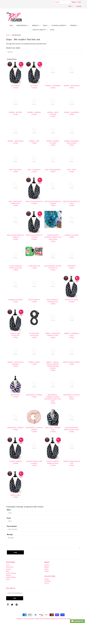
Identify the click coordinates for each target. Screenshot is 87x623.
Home (8, 35)
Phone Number (12, 526)
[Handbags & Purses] (15, 284)
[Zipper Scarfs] (15, 482)
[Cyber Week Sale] (34, 251)
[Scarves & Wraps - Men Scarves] (34, 445)
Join (79, 2)
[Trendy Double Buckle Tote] (71, 445)
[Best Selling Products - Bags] (71, 185)
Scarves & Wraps (59, 25)
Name (9, 510)
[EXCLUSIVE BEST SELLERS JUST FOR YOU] (52, 255)
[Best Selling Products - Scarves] (34, 222)
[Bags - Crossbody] (34, 159)
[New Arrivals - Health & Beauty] (71, 384)
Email (9, 518)
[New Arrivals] (15, 384)
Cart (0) (78, 6)
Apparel (73, 25)
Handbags (47, 581)
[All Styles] (34, 72)
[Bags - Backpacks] (15, 159)
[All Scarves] (15, 72)
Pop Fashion (30, 618)
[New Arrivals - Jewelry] (15, 417)
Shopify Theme (39, 618)
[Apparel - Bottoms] (15, 101)
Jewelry (35, 25)
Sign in (74, 2)
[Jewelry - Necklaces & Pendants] (15, 351)
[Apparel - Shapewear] (71, 101)
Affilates (46, 567)
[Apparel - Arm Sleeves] (71, 70)
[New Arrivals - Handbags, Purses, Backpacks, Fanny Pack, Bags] (52, 384)
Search (46, 569)
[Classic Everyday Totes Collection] (15, 255)
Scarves (46, 583)
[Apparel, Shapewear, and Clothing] (71, 130)
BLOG (52, 30)
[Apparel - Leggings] (34, 101)
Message (10, 534)
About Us (47, 565)
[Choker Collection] (71, 219)
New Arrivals (22, 25)
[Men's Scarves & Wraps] (71, 351)
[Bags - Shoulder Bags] (52, 159)
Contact (46, 571)
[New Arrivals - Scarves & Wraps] (34, 417)
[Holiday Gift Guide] (71, 286)
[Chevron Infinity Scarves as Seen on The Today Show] (52, 219)
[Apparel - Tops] (34, 130)
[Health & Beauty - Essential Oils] (52, 284)
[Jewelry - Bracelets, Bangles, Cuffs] (52, 317)
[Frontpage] (71, 255)
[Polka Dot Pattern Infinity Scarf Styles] (71, 417)
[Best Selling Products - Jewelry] (15, 219)
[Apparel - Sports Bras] (15, 130)
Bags (45, 25)
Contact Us (78, 621)
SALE (11, 25)
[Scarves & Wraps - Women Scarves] (52, 448)
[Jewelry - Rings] (34, 351)
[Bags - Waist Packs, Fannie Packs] (15, 185)
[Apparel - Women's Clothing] (52, 130)
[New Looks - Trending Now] (52, 417)
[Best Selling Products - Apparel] (52, 185)
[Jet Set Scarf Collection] (34, 317)
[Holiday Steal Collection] (15, 320)
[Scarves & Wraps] (15, 448)
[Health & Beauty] (34, 284)
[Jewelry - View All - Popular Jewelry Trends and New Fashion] (52, 351)
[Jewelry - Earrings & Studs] (71, 317)
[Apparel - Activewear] (52, 70)
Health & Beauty (39, 30)
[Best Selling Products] (34, 188)
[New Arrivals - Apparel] (34, 384)
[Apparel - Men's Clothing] (52, 101)
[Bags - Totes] (71, 159)
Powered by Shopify (65, 618)
